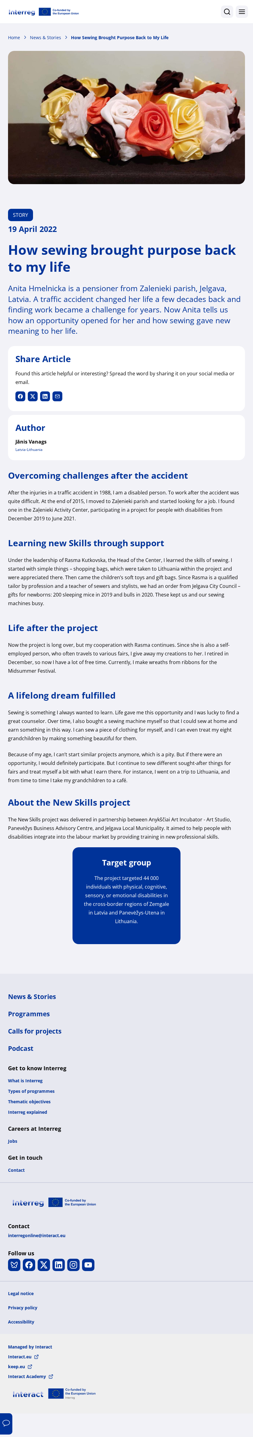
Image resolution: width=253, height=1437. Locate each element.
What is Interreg (25, 1081)
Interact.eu (19, 1357)
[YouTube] (88, 1265)
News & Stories (45, 37)
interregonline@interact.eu (36, 1235)
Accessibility (21, 1322)
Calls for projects (34, 1030)
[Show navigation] (242, 12)
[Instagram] (73, 1265)
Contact (16, 1170)
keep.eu (16, 1366)
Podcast (20, 1048)
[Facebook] (29, 1265)
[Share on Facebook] (20, 396)
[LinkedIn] (58, 1265)
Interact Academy (27, 1376)
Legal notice (21, 1293)
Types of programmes (31, 1091)
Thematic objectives (29, 1102)
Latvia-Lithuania (29, 449)
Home (14, 37)
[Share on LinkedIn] (45, 396)
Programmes (29, 1013)
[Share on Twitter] (33, 396)
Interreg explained (27, 1112)
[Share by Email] (57, 396)
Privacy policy (22, 1308)
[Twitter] (44, 1265)
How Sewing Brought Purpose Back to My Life (119, 37)
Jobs (12, 1141)
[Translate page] (6, 1424)
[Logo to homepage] (44, 11)
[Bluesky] (14, 1265)
